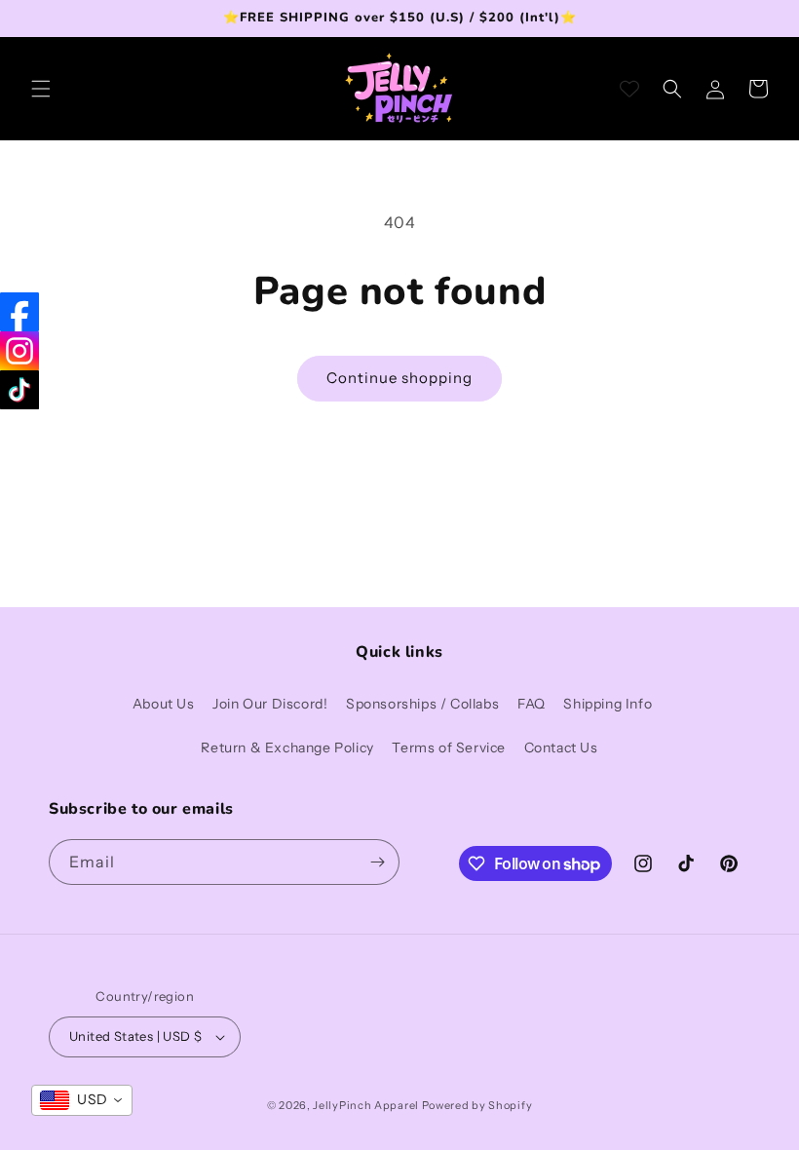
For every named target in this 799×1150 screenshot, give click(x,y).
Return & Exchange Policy (287, 747)
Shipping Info (607, 703)
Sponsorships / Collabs (422, 703)
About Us (164, 703)
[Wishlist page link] (629, 88)
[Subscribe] (377, 862)
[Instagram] (19, 350)
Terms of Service (449, 747)
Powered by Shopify (477, 1105)
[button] (40, 88)
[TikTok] (19, 389)
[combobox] (82, 1100)
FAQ (531, 703)
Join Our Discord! (269, 703)
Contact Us (561, 747)
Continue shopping (399, 377)
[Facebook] (19, 311)
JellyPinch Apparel (366, 1105)
